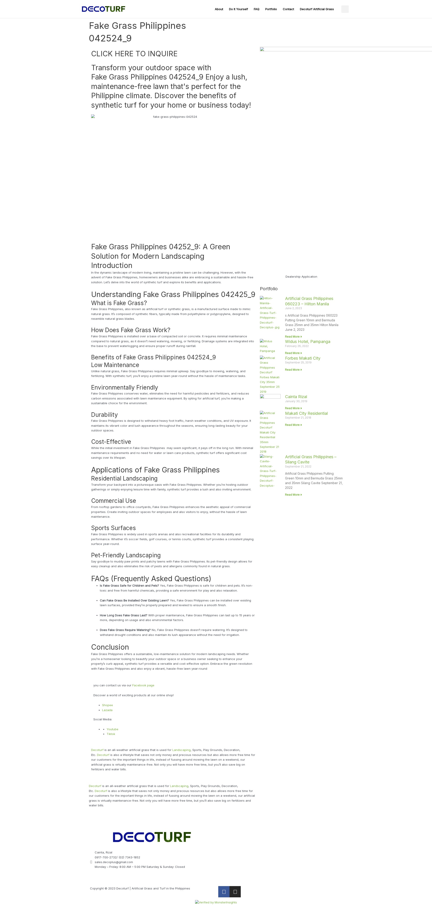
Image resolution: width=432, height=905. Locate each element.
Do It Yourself (238, 9)
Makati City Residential (306, 413)
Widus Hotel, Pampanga (307, 341)
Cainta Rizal (296, 396)
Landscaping (181, 750)
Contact (288, 9)
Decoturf (97, 750)
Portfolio (271, 9)
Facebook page (143, 685)
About (219, 9)
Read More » (293, 336)
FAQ (256, 9)
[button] (345, 9)
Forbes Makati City (302, 358)
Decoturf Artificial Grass (317, 9)
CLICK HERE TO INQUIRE (134, 53)
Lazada (107, 710)
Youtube (112, 729)
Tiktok (111, 734)
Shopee (107, 705)
